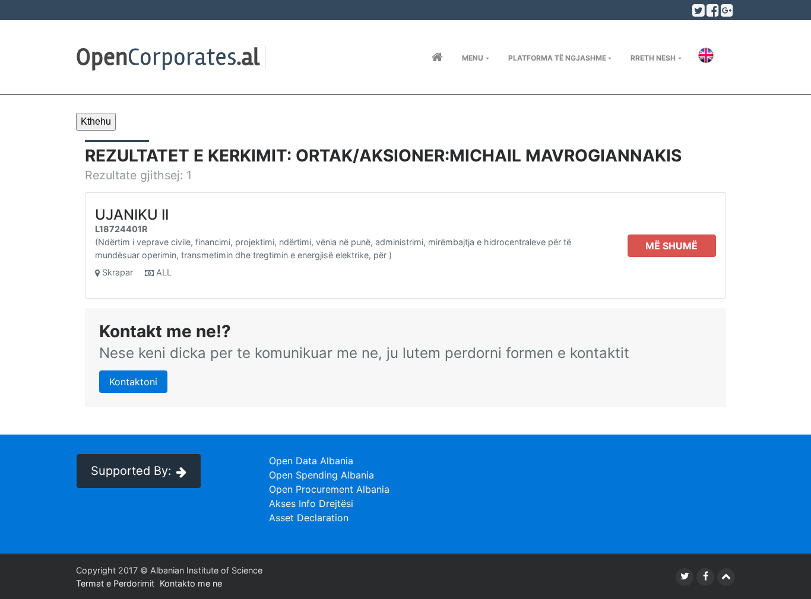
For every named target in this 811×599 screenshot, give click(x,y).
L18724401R (121, 229)
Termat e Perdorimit (115, 583)
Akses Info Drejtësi (311, 503)
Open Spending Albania (321, 475)
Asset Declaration (309, 518)
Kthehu (96, 121)
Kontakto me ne (191, 583)
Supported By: (131, 471)
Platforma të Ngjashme (557, 57)
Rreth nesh (653, 57)
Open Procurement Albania (329, 489)
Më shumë (671, 246)
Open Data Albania (311, 461)
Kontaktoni (133, 382)
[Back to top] (726, 577)
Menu (472, 57)
